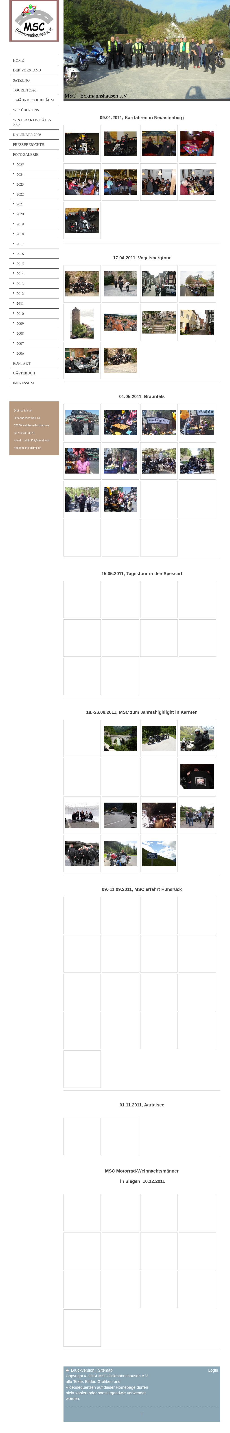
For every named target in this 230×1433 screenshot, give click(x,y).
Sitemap (105, 1370)
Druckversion (83, 1370)
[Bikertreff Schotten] (120, 360)
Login (213, 1370)
